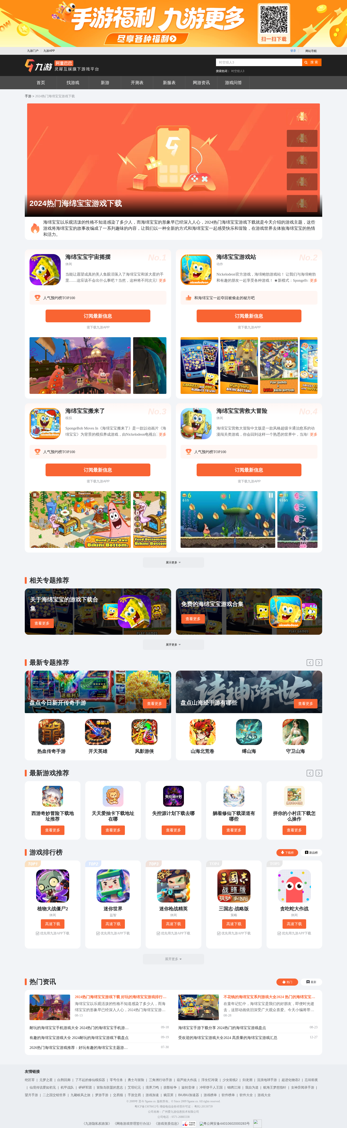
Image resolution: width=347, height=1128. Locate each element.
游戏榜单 (210, 1095)
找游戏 (73, 82)
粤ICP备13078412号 (147, 1106)
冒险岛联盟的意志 (110, 1087)
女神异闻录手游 (302, 1087)
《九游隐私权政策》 (97, 1123)
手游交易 (134, 1095)
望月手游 (31, 1095)
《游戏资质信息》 (167, 1123)
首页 (41, 82)
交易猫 (118, 1095)
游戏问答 (233, 82)
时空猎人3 (237, 71)
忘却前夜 (311, 1080)
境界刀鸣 (152, 1087)
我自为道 (251, 1087)
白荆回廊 (64, 1080)
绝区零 (30, 1080)
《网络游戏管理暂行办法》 (133, 1123)
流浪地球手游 (267, 1080)
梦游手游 (101, 1095)
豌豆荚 (169, 1095)
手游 (28, 96)
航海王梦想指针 (274, 1087)
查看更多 (42, 623)
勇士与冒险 (136, 1080)
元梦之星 (46, 1080)
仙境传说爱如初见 (43, 1087)
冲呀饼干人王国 (211, 1087)
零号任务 (116, 1080)
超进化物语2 (291, 1080)
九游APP (49, 50)
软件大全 (246, 1095)
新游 (105, 82)
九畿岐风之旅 (80, 1095)
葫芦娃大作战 (187, 1080)
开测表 (137, 82)
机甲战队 (67, 1087)
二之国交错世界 (54, 1095)
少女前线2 (230, 1080)
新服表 (169, 82)
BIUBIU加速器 (188, 1095)
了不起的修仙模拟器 (90, 1080)
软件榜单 (228, 1095)
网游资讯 (201, 82)
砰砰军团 (85, 1087)
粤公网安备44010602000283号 (226, 1123)
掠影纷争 (170, 1087)
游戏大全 (264, 1095)
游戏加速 (152, 1095)
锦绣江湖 (234, 1087)
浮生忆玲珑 (209, 1080)
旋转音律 (188, 1087)
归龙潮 (247, 1080)
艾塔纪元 (134, 1087)
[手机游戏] (62, 66)
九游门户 (32, 50)
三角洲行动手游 (160, 1080)
